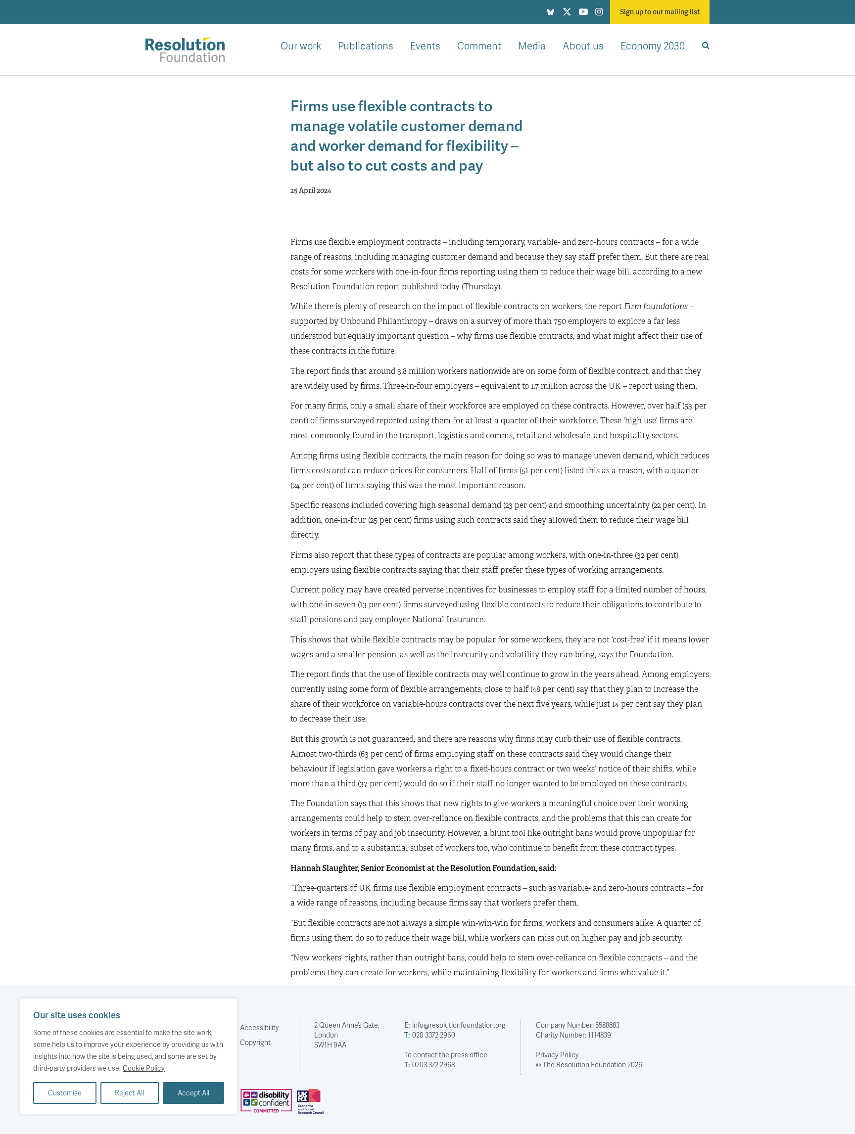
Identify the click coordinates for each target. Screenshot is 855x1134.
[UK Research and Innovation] (313, 1105)
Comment (479, 45)
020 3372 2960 (429, 1035)
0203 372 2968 (429, 1064)
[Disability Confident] (268, 1105)
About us (583, 45)
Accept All (193, 1092)
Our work (301, 45)
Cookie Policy (144, 1068)
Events (425, 45)
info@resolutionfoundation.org (455, 1025)
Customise (65, 1092)
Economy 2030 (652, 45)
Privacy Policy (557, 1054)
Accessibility (259, 1027)
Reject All (129, 1092)
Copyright (255, 1042)
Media (532, 45)
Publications (365, 45)
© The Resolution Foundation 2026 (589, 1064)
